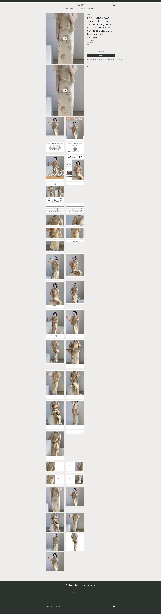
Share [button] (90, 66)
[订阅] (90, 592)
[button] (47, 5)
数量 (88, 44)
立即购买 (101, 55)
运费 (92, 42)
